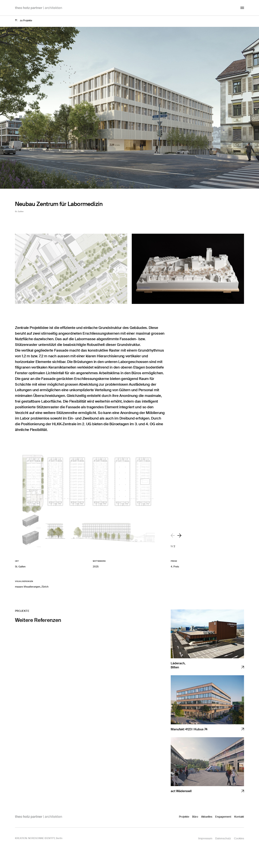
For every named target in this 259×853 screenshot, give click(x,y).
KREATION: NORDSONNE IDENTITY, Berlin (38, 838)
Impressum (205, 838)
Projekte (184, 817)
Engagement (223, 817)
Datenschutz (223, 838)
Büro (195, 817)
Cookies (239, 838)
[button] (179, 535)
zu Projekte (26, 20)
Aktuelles (206, 817)
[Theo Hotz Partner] (38, 817)
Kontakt (239, 817)
